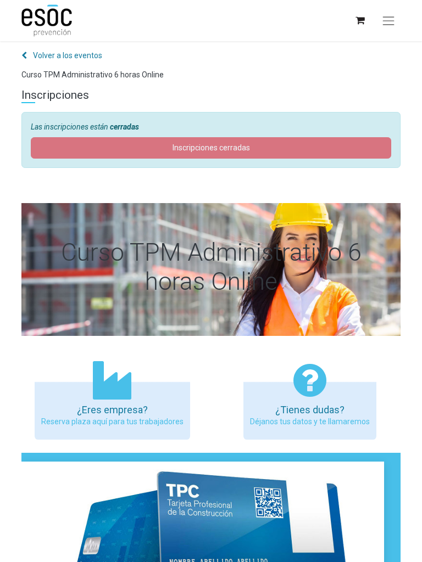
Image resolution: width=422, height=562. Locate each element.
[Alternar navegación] (388, 20)
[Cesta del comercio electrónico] (359, 20)
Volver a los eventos (66, 55)
